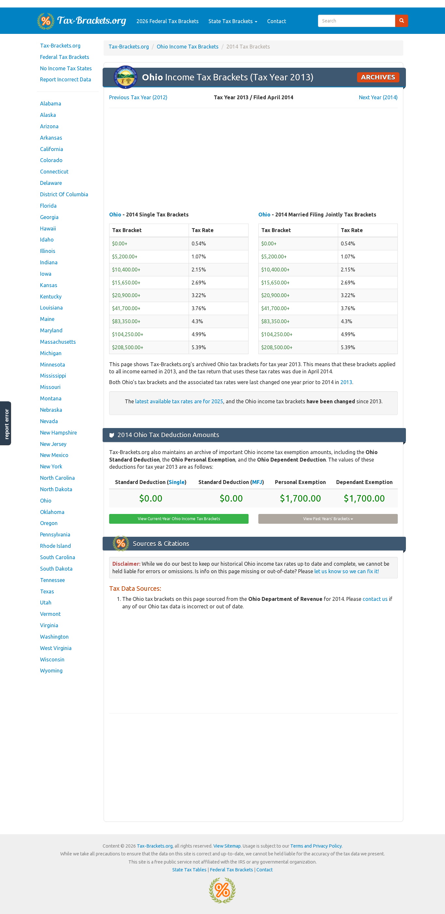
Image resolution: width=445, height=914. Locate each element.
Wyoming (51, 670)
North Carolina (57, 478)
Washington (54, 637)
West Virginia (56, 648)
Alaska (48, 115)
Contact (276, 21)
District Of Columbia (64, 194)
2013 (346, 382)
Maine (47, 319)
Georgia (49, 217)
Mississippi (53, 376)
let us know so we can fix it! (346, 571)
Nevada (49, 421)
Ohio (45, 501)
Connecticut (54, 171)
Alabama (50, 103)
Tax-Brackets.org (60, 45)
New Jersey (53, 444)
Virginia (49, 625)
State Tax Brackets (231, 21)
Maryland (51, 330)
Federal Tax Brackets (64, 57)
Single (177, 482)
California (51, 149)
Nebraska (51, 410)
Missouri (50, 387)
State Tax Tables (189, 869)
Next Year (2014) (378, 97)
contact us (375, 599)
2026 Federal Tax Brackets (167, 21)
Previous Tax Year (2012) (138, 97)
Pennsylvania (55, 534)
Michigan (51, 353)
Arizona (49, 126)
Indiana (49, 262)
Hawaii (48, 228)
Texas (47, 591)
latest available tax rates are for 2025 (179, 401)
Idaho (47, 239)
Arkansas (51, 138)
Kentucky (51, 296)
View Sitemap (227, 846)
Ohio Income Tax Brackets (188, 46)
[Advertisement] (253, 160)
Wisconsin (52, 659)
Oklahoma (52, 512)
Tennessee (52, 580)
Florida (48, 206)
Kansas (48, 285)
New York (51, 466)
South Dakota (56, 569)
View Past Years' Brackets (327, 519)
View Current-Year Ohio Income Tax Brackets (179, 519)
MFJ (257, 482)
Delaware (51, 183)
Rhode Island (55, 546)
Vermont (50, 614)
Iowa (45, 274)
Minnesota (52, 364)
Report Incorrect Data (65, 79)
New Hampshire (58, 433)
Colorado (51, 160)
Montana (51, 398)
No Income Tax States (66, 68)
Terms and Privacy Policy (316, 846)
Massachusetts (58, 342)
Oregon (49, 523)
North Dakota (56, 489)
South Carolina (57, 557)
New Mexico (54, 455)
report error (7, 424)
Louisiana (51, 308)
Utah (45, 602)
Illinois (47, 251)
